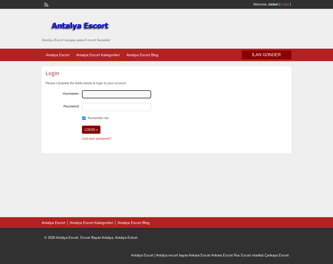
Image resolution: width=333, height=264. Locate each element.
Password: (71, 106)
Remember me (98, 118)
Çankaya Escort (277, 255)
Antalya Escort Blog (142, 55)
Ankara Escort (199, 255)
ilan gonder (266, 55)
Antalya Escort (57, 55)
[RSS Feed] (46, 4)
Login (285, 4)
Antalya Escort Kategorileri (98, 55)
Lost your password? (96, 138)
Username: (71, 93)
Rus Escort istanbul (249, 255)
